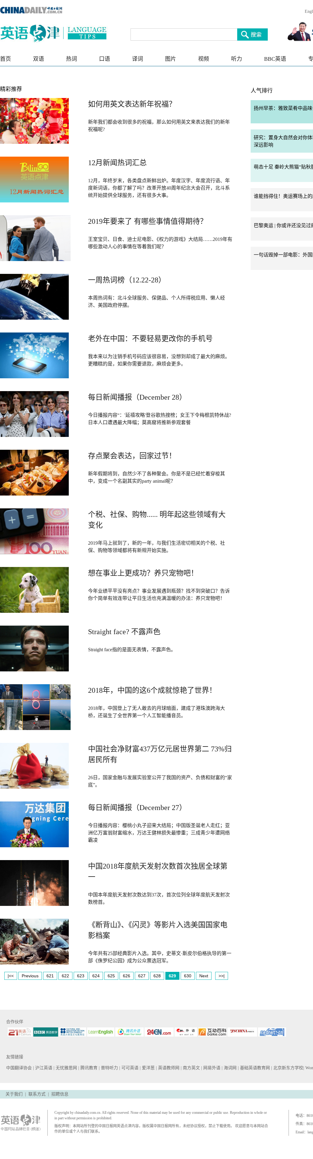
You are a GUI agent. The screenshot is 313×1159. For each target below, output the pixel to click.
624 (96, 975)
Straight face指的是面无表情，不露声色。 (132, 649)
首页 (5, 59)
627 (141, 975)
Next (203, 975)
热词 (71, 59)
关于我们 (14, 1094)
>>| (222, 975)
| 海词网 (230, 1068)
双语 (38, 59)
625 (111, 975)
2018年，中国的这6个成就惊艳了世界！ (152, 690)
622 (65, 975)
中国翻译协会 (19, 1068)
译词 (137, 59)
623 (80, 975)
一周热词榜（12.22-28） (127, 280)
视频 (203, 59)
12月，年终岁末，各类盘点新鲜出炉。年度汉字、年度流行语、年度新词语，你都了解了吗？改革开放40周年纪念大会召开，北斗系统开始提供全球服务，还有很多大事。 (159, 188)
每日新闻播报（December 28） (137, 397)
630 (187, 975)
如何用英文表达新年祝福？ (132, 104)
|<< (11, 975)
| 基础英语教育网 (254, 1068)
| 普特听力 (109, 1068)
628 (157, 975)
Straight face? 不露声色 (124, 632)
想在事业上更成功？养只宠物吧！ (143, 573)
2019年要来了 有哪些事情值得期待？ (147, 221)
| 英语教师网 (168, 1068)
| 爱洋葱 (148, 1068)
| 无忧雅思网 (65, 1068)
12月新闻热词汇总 (117, 163)
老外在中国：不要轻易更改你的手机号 (150, 339)
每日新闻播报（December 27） (137, 808)
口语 (104, 59)
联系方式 (37, 1094)
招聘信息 (59, 1094)
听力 (236, 59)
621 (50, 975)
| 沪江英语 (43, 1068)
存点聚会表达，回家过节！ (132, 456)
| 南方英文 (191, 1068)
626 (126, 975)
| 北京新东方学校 (287, 1068)
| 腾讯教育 (88, 1068)
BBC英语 (275, 59)
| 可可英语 (129, 1068)
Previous (30, 975)
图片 (170, 59)
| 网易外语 (211, 1068)
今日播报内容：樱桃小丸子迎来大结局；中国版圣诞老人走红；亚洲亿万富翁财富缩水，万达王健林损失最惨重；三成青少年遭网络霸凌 (159, 833)
